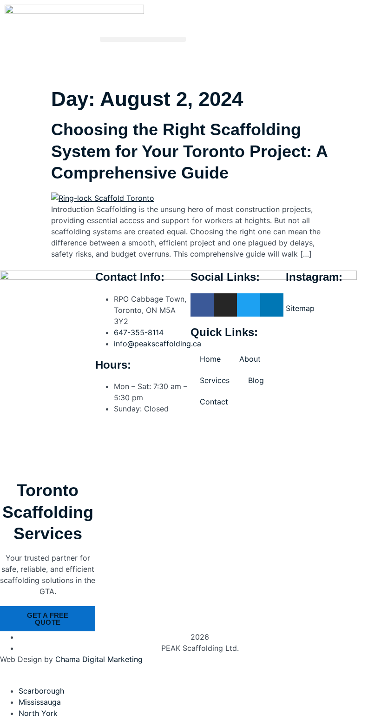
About (250, 359)
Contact (214, 401)
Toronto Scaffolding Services (47, 512)
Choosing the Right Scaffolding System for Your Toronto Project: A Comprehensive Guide (189, 151)
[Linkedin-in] (271, 305)
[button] (143, 39)
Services (215, 380)
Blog (256, 380)
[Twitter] (248, 305)
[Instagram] (225, 305)
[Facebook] (202, 305)
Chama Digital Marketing (99, 659)
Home (210, 359)
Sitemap (300, 308)
